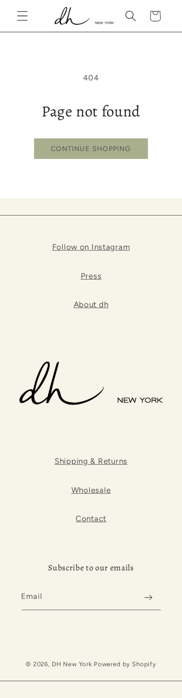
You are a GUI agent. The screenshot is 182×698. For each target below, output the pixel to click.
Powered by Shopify (125, 664)
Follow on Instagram (91, 247)
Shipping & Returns (91, 461)
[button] (22, 16)
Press (91, 276)
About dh (91, 304)
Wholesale (91, 490)
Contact (91, 518)
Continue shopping (91, 148)
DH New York (72, 664)
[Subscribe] (148, 597)
